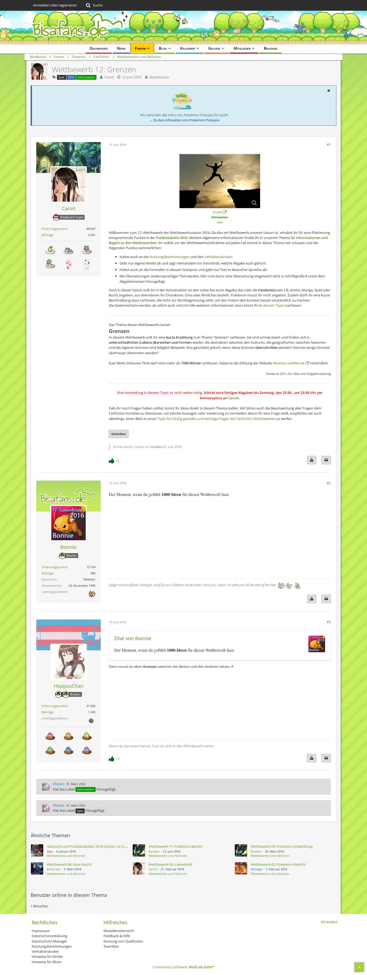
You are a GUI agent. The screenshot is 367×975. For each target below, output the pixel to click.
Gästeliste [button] (118, 434)
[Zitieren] (326, 460)
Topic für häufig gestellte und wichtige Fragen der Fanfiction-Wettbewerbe (216, 418)
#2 (329, 483)
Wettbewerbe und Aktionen (66, 856)
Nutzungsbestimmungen (169, 256)
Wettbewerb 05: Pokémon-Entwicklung (282, 846)
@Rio (283, 374)
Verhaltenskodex (218, 256)
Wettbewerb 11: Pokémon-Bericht (176, 846)
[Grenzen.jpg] (220, 181)
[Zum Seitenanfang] (359, 967)
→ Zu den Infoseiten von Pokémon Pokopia (184, 120)
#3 (329, 621)
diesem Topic (273, 305)
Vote (220, 222)
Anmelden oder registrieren (55, 5)
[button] (328, 90)
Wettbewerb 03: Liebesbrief (170, 864)
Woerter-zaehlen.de (288, 363)
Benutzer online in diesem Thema (69, 895)
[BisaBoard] (183, 27)
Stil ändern (329, 921)
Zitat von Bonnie (132, 638)
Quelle (217, 212)
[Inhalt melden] (311, 460)
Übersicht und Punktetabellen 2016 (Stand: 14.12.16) (88, 846)
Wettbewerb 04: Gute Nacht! (69, 864)
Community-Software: (183, 967)
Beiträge (47, 235)
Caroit (109, 77)
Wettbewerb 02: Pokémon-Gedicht (278, 864)
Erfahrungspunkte (54, 229)
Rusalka (156, 447)
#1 (329, 144)
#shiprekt (53, 869)
